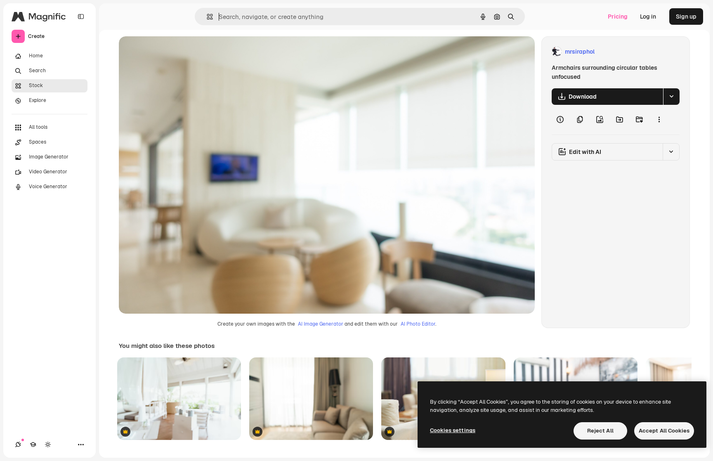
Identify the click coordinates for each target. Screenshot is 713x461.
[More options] (659, 119)
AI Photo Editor (418, 324)
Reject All (600, 430)
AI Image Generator (320, 324)
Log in (648, 16)
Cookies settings (452, 430)
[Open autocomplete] (206, 17)
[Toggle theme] (47, 444)
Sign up (686, 16)
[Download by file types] (671, 96)
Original (171, 52)
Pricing (618, 16)
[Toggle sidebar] (80, 16)
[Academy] (33, 444)
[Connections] (18, 444)
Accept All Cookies (664, 430)
